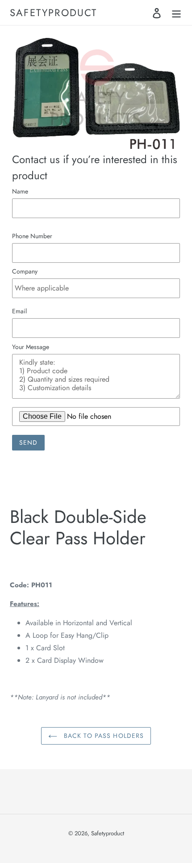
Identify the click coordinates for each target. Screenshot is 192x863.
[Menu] (176, 13)
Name (20, 191)
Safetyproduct (53, 12)
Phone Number (32, 236)
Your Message (30, 346)
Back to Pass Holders (103, 735)
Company (25, 271)
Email (19, 311)
